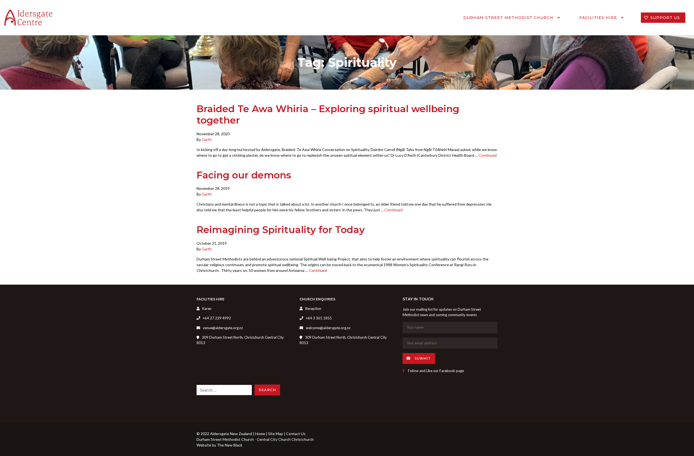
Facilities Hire (598, 17)
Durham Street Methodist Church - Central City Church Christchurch (255, 439)
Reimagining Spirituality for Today (281, 229)
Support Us (665, 17)
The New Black (229, 445)
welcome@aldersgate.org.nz (328, 328)
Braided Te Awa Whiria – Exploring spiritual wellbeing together (328, 114)
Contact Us (296, 433)
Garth (207, 139)
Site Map (275, 433)
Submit (422, 358)
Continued (487, 155)
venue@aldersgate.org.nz (223, 328)
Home (260, 433)
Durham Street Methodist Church (509, 17)
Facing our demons (244, 175)
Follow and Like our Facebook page (435, 371)
